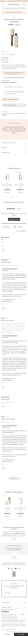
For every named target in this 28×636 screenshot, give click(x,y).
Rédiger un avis (14, 219)
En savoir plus (10, 332)
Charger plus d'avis (14, 478)
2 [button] (12, 519)
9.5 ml (5, 60)
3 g (12, 60)
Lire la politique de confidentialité (9, 629)
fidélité (12, 54)
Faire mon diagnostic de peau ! (11, 99)
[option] (14, 73)
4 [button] (15, 519)
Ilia (14, 17)
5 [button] (17, 519)
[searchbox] (7, 227)
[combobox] (21, 231)
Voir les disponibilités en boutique (15, 77)
